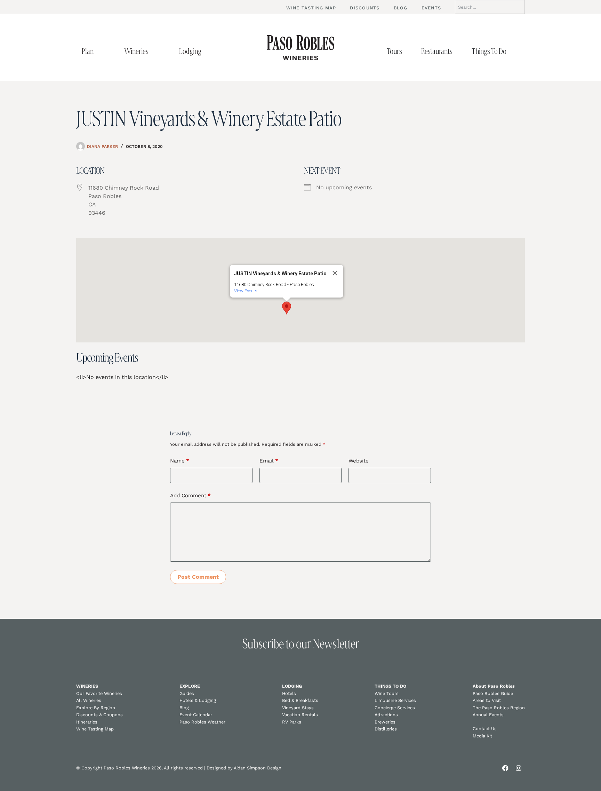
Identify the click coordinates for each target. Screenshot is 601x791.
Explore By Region (95, 707)
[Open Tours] (409, 51)
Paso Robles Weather (202, 722)
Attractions (386, 714)
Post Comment (198, 577)
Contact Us (485, 728)
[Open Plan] (100, 51)
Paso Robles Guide (493, 693)
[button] (286, 308)
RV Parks (291, 722)
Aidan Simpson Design (257, 767)
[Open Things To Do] (513, 51)
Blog (184, 707)
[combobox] (490, 7)
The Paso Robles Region (499, 707)
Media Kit (482, 735)
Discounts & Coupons (99, 714)
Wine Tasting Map (95, 728)
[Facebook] (505, 768)
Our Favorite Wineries (99, 693)
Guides (186, 693)
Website (358, 461)
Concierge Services (395, 707)
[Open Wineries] (155, 51)
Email (268, 461)
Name (179, 461)
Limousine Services (395, 700)
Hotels (289, 693)
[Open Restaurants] (459, 51)
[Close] (335, 273)
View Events (245, 290)
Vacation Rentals (300, 714)
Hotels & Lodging (197, 700)
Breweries (385, 722)
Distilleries (386, 728)
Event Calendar (195, 714)
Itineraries (86, 722)
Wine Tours (387, 693)
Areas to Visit (487, 700)
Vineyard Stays (298, 707)
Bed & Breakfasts (300, 700)
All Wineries (88, 700)
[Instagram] (518, 768)
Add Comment (190, 495)
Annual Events (488, 714)
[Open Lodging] (208, 51)
